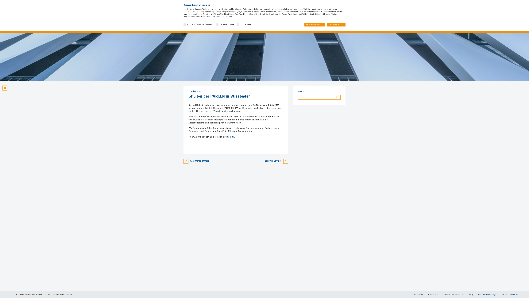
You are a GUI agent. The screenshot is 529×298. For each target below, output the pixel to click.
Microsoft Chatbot (227, 25)
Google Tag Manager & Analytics (200, 25)
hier (232, 137)
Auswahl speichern (313, 25)
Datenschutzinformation (222, 17)
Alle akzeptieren (335, 25)
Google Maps (246, 25)
